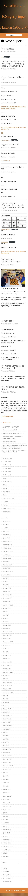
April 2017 (6, 823)
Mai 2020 (5, 699)
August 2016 (6, 850)
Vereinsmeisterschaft (9, 508)
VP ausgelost (7, 48)
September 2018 (8, 766)
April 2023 (6, 618)
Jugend (5, 488)
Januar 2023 (6, 628)
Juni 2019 (5, 736)
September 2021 (8, 672)
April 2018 (6, 783)
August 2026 (6, 521)
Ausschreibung (7, 481)
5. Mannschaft (7, 475)
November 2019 (7, 719)
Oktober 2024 (7, 568)
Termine (5, 502)
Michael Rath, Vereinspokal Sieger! (11, 260)
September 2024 (8, 571)
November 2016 (7, 840)
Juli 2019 (5, 732)
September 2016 (8, 846)
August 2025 (6, 555)
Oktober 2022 (7, 638)
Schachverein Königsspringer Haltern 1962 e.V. (14, 16)
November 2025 (7, 545)
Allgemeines (6, 478)
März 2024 (6, 585)
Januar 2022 (6, 659)
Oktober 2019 (7, 722)
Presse (5, 495)
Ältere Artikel (5, 422)
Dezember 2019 (7, 715)
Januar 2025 (6, 561)
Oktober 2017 (7, 803)
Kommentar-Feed (8, 878)
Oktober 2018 (7, 762)
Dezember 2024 (7, 565)
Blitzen (5, 485)
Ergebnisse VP (8, 320)
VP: (2, 133)
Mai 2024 (5, 578)
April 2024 (6, 581)
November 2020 (7, 685)
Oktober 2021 (7, 669)
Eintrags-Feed (7, 875)
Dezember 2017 (7, 796)
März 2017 (6, 826)
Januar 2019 (6, 752)
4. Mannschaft (7, 471)
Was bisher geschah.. (7, 416)
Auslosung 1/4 (4, 242)
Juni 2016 (5, 856)
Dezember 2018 (7, 756)
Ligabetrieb (6, 491)
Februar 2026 (7, 534)
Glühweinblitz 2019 (5, 140)
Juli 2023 (5, 612)
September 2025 (8, 551)
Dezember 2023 (7, 595)
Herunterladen (6, 57)
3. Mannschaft (7, 468)
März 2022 (6, 652)
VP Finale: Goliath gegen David (13, 387)
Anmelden (6, 871)
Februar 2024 (7, 588)
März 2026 (6, 531)
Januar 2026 (6, 538)
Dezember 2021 (7, 662)
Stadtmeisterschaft (8, 498)
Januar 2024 (6, 591)
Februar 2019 (7, 749)
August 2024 (6, 575)
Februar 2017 (7, 829)
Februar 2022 (7, 655)
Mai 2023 (5, 615)
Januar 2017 (6, 833)
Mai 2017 (5, 819)
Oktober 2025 (7, 548)
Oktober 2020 (7, 689)
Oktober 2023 (7, 602)
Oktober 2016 (7, 843)
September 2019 (8, 726)
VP (2, 57)
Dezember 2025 (7, 541)
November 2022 (7, 635)
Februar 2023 (7, 625)
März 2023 (6, 622)
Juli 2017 (5, 813)
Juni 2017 (5, 816)
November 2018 (7, 759)
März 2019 (6, 746)
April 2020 (6, 702)
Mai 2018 (5, 779)
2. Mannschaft (7, 465)
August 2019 (6, 729)
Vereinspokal (6, 512)
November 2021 (7, 665)
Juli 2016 (5, 853)
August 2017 (6, 809)
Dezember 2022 (7, 632)
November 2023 (7, 598)
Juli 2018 (5, 772)
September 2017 (8, 806)
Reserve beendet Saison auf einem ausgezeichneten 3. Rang (12, 437)
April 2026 (6, 528)
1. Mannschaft (7, 461)
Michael (13, 51)
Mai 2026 (5, 524)
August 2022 (6, 645)
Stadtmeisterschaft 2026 (10, 430)
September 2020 (8, 692)
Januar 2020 (6, 712)
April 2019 (6, 742)
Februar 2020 (7, 709)
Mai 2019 (5, 739)
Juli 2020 (5, 695)
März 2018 (6, 786)
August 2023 (6, 608)
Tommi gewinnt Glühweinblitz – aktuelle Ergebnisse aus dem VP (12, 205)
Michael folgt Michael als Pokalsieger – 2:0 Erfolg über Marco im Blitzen (13, 63)
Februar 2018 (7, 789)
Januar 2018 (6, 793)
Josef (12, 264)
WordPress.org (7, 882)
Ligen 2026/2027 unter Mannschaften (13, 433)
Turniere (5, 505)
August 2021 (6, 675)
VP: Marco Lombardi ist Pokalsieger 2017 (12, 366)
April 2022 (6, 648)
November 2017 (7, 799)
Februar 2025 (7, 558)
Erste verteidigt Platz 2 (9, 442)
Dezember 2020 (7, 682)
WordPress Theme (11, 890)
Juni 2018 (5, 776)
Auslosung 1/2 (5, 161)
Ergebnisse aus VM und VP (12, 78)
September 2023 (8, 605)
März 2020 (6, 705)
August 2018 (6, 769)
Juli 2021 (5, 679)
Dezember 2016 (7, 836)
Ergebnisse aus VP (10, 144)
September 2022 (8, 642)
